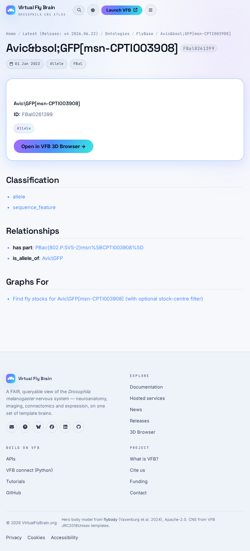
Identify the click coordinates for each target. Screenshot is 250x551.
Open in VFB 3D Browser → (53, 146)
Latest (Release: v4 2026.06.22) (60, 33)
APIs (11, 459)
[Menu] (150, 10)
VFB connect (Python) (29, 470)
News (136, 409)
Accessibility (64, 537)
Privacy (14, 537)
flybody (110, 519)
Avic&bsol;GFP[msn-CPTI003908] (195, 33)
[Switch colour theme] (93, 10)
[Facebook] (51, 427)
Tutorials (15, 481)
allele (19, 197)
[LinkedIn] (65, 427)
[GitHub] (78, 427)
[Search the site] (78, 10)
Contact (138, 493)
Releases (139, 421)
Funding (139, 481)
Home (11, 33)
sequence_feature (34, 207)
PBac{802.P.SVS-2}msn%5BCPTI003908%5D (89, 247)
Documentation (146, 387)
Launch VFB (118, 10)
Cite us (137, 470)
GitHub (13, 493)
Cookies (36, 537)
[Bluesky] (38, 427)
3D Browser (142, 432)
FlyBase (144, 33)
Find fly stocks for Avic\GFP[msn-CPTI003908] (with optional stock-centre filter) (108, 299)
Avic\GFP (52, 258)
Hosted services (147, 398)
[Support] (11, 427)
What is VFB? (144, 459)
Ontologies (117, 33)
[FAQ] (25, 427)
